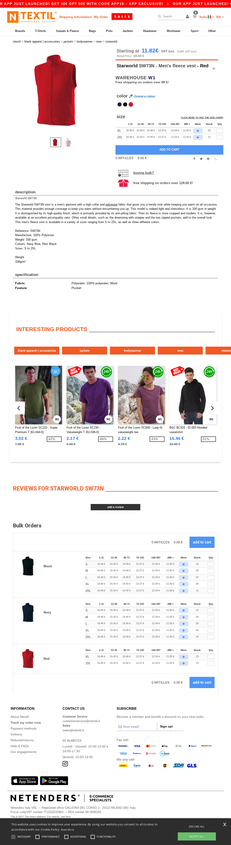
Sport (194, 31)
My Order (101, 17)
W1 (151, 77)
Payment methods (24, 728)
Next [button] (16, 95)
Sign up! (166, 726)
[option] (62, 90)
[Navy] (119, 104)
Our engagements (24, 752)
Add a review (115, 507)
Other (212, 31)
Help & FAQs (20, 746)
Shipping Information (75, 17)
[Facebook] (194, 159)
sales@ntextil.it (73, 730)
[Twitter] (201, 159)
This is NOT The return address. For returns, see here (41, 816)
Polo (109, 31)
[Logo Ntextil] (32, 17)
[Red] (131, 104)
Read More (67, 829)
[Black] (125, 104)
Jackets (127, 31)
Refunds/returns (22, 740)
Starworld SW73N (26, 198)
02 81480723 (71, 740)
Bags (92, 31)
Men (180, 350)
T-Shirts (40, 31)
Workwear (173, 31)
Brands (20, 31)
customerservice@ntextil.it (81, 721)
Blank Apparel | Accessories (37, 350)
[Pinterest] (208, 159)
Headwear (150, 31)
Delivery (16, 734)
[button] (188, 17)
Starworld (127, 65)
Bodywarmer (132, 350)
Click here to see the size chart (202, 117)
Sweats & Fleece (67, 31)
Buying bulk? (143, 173)
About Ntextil (20, 716)
